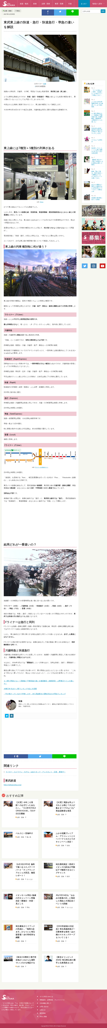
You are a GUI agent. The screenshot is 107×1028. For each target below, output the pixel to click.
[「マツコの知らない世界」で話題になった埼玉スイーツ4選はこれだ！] (87, 89)
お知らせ (43, 1010)
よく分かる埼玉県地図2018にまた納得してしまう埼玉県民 (97, 104)
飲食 (35, 4)
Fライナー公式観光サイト (41, 467)
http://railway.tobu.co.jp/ (13, 785)
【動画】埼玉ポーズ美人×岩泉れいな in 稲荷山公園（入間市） (97, 162)
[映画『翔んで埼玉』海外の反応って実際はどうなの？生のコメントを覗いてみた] (87, 171)
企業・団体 (46, 4)
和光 (18, 11)
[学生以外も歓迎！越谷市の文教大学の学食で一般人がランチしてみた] (87, 128)
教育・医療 (59, 4)
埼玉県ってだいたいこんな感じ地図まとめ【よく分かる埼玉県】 (96, 150)
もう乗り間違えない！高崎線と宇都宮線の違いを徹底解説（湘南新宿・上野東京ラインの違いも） (96, 118)
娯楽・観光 (24, 4)
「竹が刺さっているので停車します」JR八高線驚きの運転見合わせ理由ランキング (35, 694)
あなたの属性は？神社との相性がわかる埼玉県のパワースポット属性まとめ (96, 188)
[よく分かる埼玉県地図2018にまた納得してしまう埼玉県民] (87, 101)
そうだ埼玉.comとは (46, 996)
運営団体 (43, 1013)
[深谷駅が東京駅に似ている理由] (87, 197)
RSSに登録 (43, 1016)
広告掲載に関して (45, 1003)
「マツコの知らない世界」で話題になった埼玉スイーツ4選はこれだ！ (96, 92)
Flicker (41, 202)
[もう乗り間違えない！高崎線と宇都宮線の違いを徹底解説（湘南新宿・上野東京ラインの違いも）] (87, 113)
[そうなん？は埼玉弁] (87, 139)
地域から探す (97, 4)
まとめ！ (84, 4)
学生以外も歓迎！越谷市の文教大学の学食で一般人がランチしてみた (96, 130)
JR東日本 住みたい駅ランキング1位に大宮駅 (20, 689)
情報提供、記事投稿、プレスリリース (52, 1000)
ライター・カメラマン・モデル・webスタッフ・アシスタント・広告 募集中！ (36, 772)
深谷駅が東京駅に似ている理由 (96, 198)
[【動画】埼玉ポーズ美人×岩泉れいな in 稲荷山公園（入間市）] (87, 159)
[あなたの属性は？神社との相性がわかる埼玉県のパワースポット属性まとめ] (87, 184)
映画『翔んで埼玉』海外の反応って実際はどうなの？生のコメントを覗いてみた (96, 174)
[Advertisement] (40, 128)
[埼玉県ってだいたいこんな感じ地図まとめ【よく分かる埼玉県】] (87, 147)
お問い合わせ (44, 1006)
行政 (70, 4)
